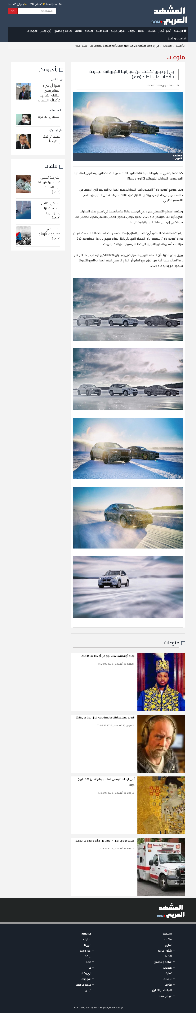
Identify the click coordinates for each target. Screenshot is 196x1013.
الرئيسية (179, 30)
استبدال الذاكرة (49, 116)
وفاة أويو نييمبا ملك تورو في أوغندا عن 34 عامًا (108, 655)
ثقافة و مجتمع (63, 30)
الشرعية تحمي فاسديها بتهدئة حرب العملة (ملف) (49, 184)
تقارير (141, 30)
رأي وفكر (46, 30)
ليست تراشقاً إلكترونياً (51, 138)
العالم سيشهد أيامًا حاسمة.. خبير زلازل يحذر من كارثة (105, 717)
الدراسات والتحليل (176, 38)
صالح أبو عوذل (56, 130)
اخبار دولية (102, 30)
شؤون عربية (118, 30)
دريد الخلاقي (57, 79)
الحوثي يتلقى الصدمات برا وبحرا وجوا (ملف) (50, 210)
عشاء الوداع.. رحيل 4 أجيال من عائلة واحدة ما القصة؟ (104, 840)
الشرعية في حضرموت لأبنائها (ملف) (48, 234)
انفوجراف (32, 30)
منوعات (167, 45)
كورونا (131, 30)
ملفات (50, 166)
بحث (13, 10)
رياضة (78, 30)
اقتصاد (89, 30)
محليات (152, 30)
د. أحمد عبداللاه (56, 110)
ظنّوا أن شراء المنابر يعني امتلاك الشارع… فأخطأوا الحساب (49, 92)
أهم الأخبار (165, 30)
